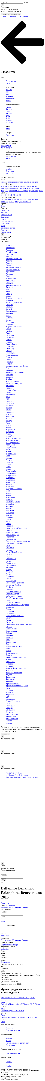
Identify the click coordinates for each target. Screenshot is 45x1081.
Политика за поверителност (17, 1043)
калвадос (9, 122)
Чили (41, 191)
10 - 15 (12, 195)
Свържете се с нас (13, 1030)
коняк (8, 118)
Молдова (4, 191)
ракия (23, 202)
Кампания (16, 907)
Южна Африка (22, 191)
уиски (8, 107)
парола (4, 875)
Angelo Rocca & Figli (9, 945)
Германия (13, 188)
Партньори (10, 1045)
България (21, 188)
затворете (5, 734)
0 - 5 (2, 195)
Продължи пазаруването (11, 14)
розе (7, 94)
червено (9, 90)
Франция (11, 186)
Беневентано (6, 907)
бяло (7, 92)
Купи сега (10, 135)
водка (8, 116)
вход (3, 880)
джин (29, 199)
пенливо (9, 96)
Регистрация (11, 81)
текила (11, 202)
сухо (7, 903)
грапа (8, 111)
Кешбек (9, 1066)
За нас (8, 1041)
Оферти (9, 1062)
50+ (23, 195)
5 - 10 (7, 195)
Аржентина (33, 191)
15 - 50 (18, 195)
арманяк (9, 120)
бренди (9, 109)
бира (8, 129)
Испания (19, 186)
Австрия (12, 191)
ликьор (9, 113)
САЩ (27, 188)
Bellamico (5, 949)
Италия (4, 186)
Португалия (28, 186)
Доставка (9, 1028)
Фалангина (10, 905)
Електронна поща (8, 870)
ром (24, 199)
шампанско (10, 98)
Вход (8, 83)
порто (8, 101)
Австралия (34, 188)
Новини (9, 1038)
